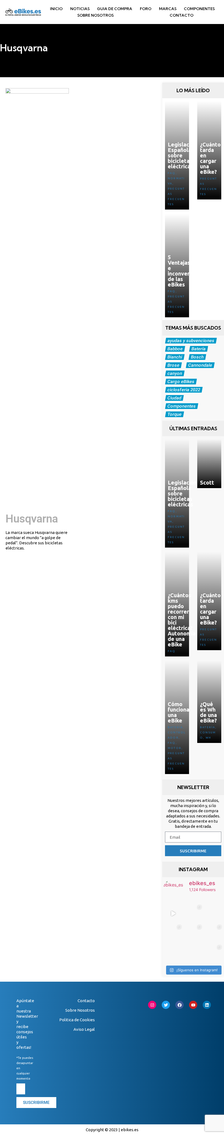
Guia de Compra (114, 8)
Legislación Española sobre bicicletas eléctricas (182, 155)
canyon (174, 373)
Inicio (56, 8)
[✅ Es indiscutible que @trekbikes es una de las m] (193, 933)
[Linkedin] (207, 1005)
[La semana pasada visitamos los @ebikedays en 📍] (173, 933)
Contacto (181, 15)
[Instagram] (152, 1005)
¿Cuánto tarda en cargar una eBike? (210, 158)
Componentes (199, 8)
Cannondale (200, 365)
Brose (173, 365)
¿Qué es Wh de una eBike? (208, 712)
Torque (174, 414)
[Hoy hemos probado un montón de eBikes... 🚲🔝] (193, 913)
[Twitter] (166, 1005)
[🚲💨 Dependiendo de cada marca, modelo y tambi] (173, 953)
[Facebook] (179, 1005)
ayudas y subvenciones (191, 340)
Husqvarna (31, 518)
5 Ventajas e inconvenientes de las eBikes (187, 271)
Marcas (167, 8)
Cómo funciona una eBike (178, 712)
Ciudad (174, 398)
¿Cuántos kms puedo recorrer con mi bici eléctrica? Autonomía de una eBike (182, 619)
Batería (198, 348)
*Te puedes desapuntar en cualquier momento (24, 1068)
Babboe (175, 348)
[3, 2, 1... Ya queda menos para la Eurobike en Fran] (213, 913)
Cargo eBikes (181, 381)
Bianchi (174, 357)
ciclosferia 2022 (184, 389)
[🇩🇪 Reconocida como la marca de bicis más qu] (213, 953)
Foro (145, 8)
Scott (207, 482)
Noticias (80, 8)
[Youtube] (193, 1005)
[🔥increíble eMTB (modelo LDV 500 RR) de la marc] (173, 913)
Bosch (197, 357)
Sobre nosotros (95, 15)
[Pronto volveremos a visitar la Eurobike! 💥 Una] (193, 953)
